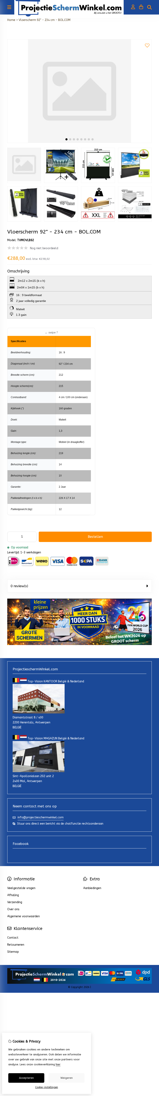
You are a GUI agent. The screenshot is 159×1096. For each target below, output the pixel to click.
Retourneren (15, 945)
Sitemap (13, 952)
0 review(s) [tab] (19, 586)
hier (58, 1064)
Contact (12, 937)
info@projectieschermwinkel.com (41, 817)
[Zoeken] (149, 7)
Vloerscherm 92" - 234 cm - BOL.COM (44, 20)
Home (11, 20)
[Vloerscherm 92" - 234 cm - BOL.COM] (79, 142)
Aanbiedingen (92, 888)
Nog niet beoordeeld (44, 248)
